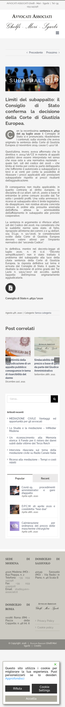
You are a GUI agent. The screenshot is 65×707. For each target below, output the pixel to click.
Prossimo (51, 52)
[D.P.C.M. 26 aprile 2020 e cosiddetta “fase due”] (14, 506)
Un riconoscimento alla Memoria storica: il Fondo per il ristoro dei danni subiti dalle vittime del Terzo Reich (32, 440)
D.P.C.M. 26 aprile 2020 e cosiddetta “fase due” (38, 508)
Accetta (31, 698)
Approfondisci (14, 678)
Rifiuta (17, 688)
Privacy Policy (45, 620)
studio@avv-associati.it (17, 590)
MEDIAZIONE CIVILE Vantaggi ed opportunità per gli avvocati (32, 420)
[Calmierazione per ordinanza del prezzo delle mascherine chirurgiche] (14, 522)
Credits (37, 646)
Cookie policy (45, 627)
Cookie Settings (44, 688)
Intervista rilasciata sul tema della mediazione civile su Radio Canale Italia (32, 451)
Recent (45, 478)
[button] (8, 360)
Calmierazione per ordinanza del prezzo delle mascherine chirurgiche (38, 525)
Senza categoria (43, 313)
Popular (20, 478)
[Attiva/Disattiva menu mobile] (58, 33)
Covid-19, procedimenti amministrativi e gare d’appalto (38, 490)
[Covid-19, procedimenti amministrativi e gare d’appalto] (14, 487)
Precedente (36, 52)
